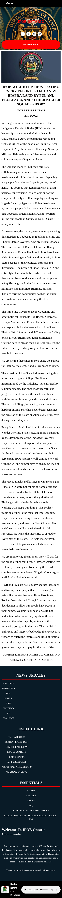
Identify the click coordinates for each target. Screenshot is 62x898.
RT (8, 713)
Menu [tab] (9, 3)
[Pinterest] (33, 34)
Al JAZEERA (8, 683)
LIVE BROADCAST (16, 762)
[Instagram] (39, 34)
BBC (8, 693)
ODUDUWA (8, 708)
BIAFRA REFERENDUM (16, 742)
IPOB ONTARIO (31, 21)
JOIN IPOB (33, 44)
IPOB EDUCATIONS (16, 752)
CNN (8, 703)
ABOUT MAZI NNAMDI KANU (17, 767)
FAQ (31, 806)
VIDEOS (31, 790)
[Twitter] (28, 34)
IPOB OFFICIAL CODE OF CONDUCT (31, 810)
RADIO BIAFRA (17, 757)
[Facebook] (22, 34)
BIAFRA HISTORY (17, 737)
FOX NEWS (8, 718)
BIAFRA (8, 698)
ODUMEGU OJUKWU (16, 772)
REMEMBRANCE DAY (17, 747)
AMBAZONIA (8, 688)
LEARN (31, 800)
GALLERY (31, 796)
